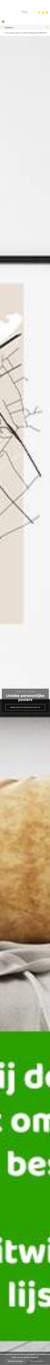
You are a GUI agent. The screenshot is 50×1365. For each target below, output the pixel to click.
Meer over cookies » (37, 1361)
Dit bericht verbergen (15, 1361)
